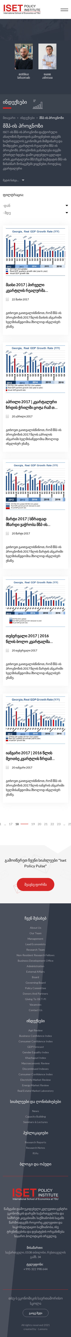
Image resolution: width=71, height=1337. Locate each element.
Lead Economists (36, 944)
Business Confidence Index (35, 1035)
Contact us (35, 1010)
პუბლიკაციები (35, 1133)
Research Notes (35, 1147)
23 (58, 824)
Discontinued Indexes (36, 1068)
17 (10, 824)
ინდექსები (27, 117)
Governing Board (36, 982)
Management (35, 938)
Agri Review (35, 1030)
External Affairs (35, 971)
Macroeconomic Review (36, 1063)
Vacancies (35, 1004)
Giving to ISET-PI (35, 999)
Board (35, 977)
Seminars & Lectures (35, 1122)
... (5, 824)
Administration (35, 966)
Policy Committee (35, 988)
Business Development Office (35, 960)
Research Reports (35, 1142)
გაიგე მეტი (35, 1313)
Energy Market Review (35, 1085)
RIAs (35, 1153)
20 (39, 824)
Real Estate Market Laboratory (35, 1090)
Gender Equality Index (35, 1052)
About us (35, 927)
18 (17, 824)
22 (52, 824)
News (35, 1111)
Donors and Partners (35, 993)
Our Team (35, 933)
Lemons (43, 1329)
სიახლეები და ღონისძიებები (35, 1101)
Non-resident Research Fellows (36, 955)
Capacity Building (35, 1116)
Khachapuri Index (35, 1057)
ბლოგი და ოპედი (35, 1164)
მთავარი (9, 117)
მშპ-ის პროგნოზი (51, 117)
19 (33, 824)
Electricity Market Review (35, 1079)
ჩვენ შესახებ (35, 918)
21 (46, 824)
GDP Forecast (35, 1046)
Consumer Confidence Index (36, 1041)
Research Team (35, 949)
